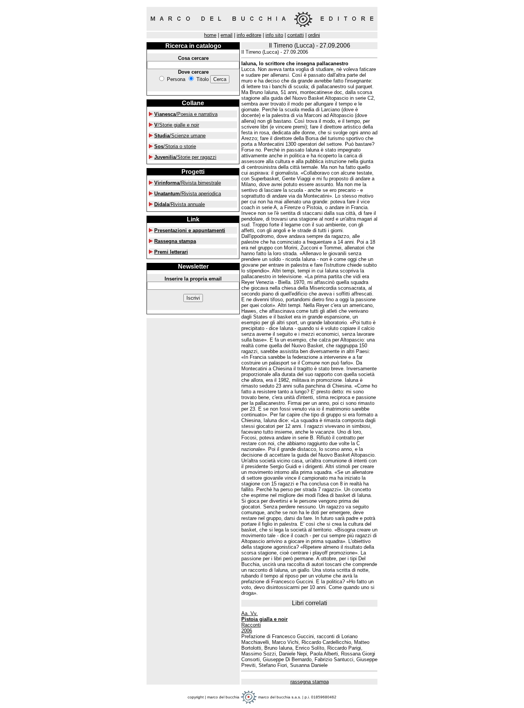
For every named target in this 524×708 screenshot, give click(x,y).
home (210, 35)
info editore (249, 35)
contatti (295, 35)
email (226, 35)
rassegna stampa (309, 682)
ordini (314, 35)
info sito (274, 35)
